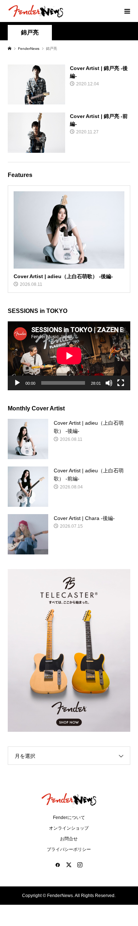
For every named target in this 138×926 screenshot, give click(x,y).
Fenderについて (69, 817)
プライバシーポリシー (69, 849)
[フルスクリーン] (120, 383)
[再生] (17, 383)
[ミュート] (109, 383)
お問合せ (69, 838)
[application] (69, 355)
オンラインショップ (69, 828)
